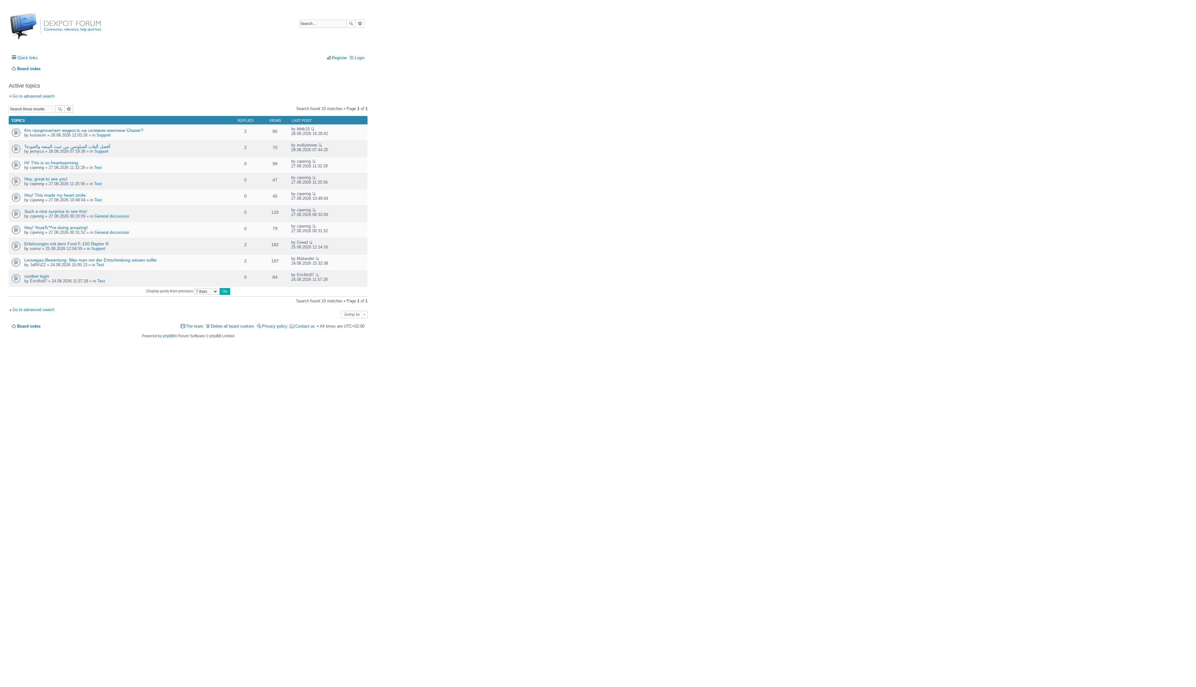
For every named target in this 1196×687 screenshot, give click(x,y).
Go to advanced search (33, 96)
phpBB (168, 336)
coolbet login (36, 276)
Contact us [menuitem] (305, 326)
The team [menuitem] (194, 326)
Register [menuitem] (339, 57)
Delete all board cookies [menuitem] (232, 326)
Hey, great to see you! (46, 178)
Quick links (27, 57)
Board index (28, 326)
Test (98, 167)
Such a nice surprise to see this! (55, 211)
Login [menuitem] (359, 57)
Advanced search (360, 23)
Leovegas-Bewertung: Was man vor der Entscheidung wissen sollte (90, 259)
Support (104, 135)
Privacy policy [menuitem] (274, 326)
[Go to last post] (312, 129)
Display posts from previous (170, 291)
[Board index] (33, 29)
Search (351, 23)
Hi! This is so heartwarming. (51, 162)
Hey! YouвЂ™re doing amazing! (56, 227)
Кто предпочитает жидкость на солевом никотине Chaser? (83, 130)
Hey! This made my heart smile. (55, 195)
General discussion (111, 216)
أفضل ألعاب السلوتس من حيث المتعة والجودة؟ (67, 146)
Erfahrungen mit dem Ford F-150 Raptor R (66, 243)
